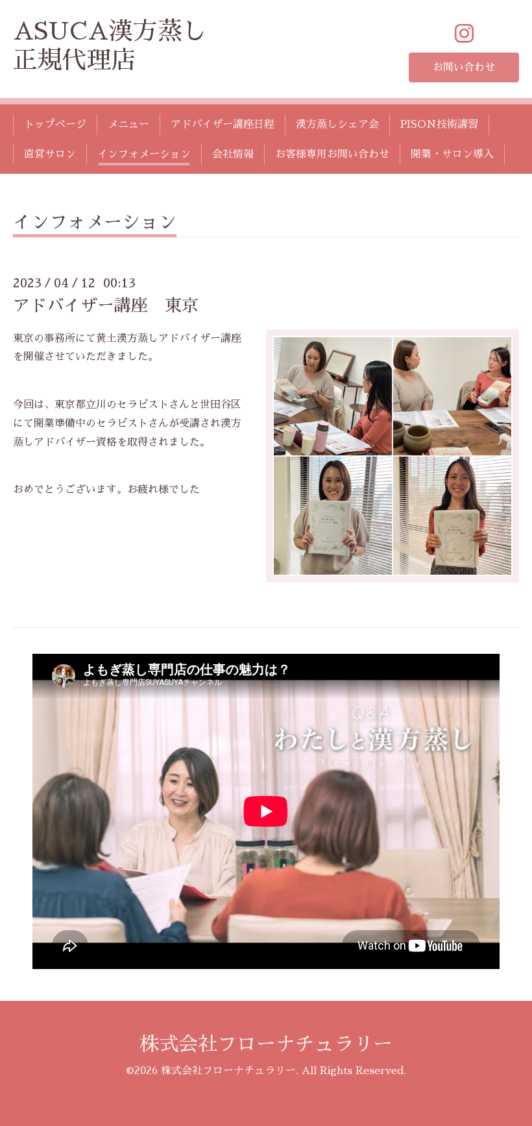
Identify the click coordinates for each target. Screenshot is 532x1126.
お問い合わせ (464, 67)
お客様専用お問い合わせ (332, 154)
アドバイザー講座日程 (222, 124)
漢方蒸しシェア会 (337, 124)
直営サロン (50, 154)
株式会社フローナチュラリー (266, 1044)
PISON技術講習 (439, 124)
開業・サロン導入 (452, 154)
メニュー (128, 124)
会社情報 (233, 154)
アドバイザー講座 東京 (106, 305)
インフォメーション (144, 154)
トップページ (55, 124)
